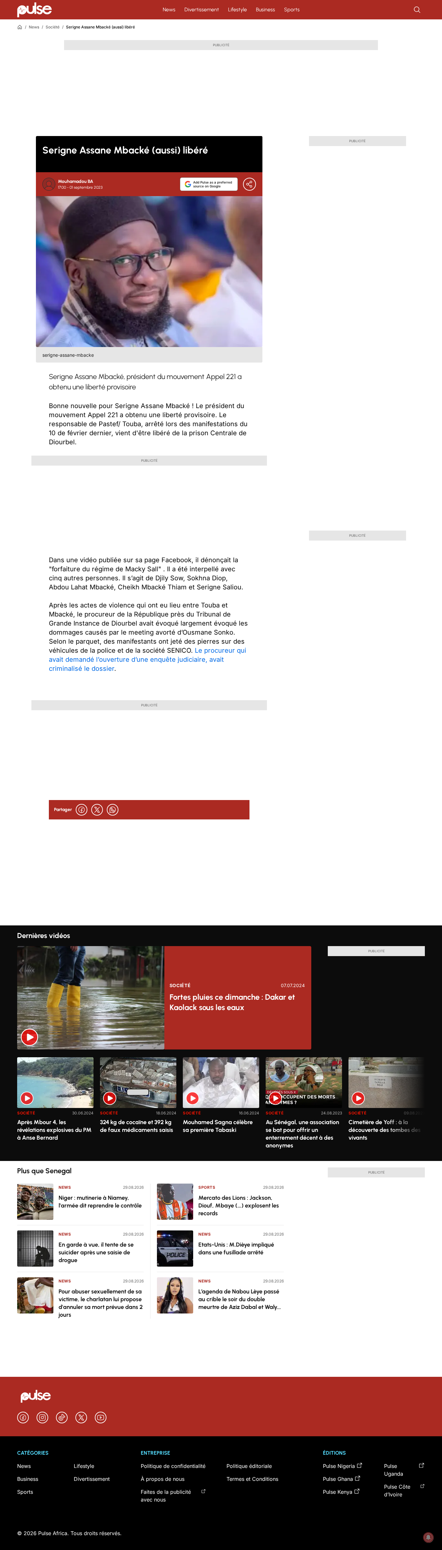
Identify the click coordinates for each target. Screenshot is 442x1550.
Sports (292, 9)
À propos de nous (162, 1479)
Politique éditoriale (249, 1466)
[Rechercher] (418, 10)
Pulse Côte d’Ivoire (397, 1490)
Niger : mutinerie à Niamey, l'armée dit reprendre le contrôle (100, 1201)
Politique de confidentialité (173, 1466)
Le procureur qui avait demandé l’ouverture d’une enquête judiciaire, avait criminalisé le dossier (147, 659)
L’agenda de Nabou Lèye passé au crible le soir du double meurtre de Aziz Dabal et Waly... (239, 1299)
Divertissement (201, 9)
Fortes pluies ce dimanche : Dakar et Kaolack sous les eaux (232, 1002)
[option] (55, 1106)
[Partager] (249, 184)
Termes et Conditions (252, 1479)
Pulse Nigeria (339, 1466)
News (169, 9)
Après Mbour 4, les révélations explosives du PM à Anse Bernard (54, 1130)
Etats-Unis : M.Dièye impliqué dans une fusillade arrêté (236, 1248)
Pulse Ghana (338, 1479)
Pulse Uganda (393, 1470)
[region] (221, 1105)
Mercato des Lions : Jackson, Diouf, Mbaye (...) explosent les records (238, 1205)
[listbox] (221, 1105)
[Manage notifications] (428, 1537)
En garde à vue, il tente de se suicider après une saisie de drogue (96, 1252)
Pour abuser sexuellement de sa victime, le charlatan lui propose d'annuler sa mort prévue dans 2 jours (101, 1303)
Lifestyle (237, 9)
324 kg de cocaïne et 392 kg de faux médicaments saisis (136, 1126)
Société (53, 27)
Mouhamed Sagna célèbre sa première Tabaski (218, 1126)
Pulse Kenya (337, 1492)
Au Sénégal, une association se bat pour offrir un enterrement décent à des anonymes (302, 1134)
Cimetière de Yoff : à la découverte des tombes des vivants (384, 1130)
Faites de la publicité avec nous (166, 1496)
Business (265, 9)
